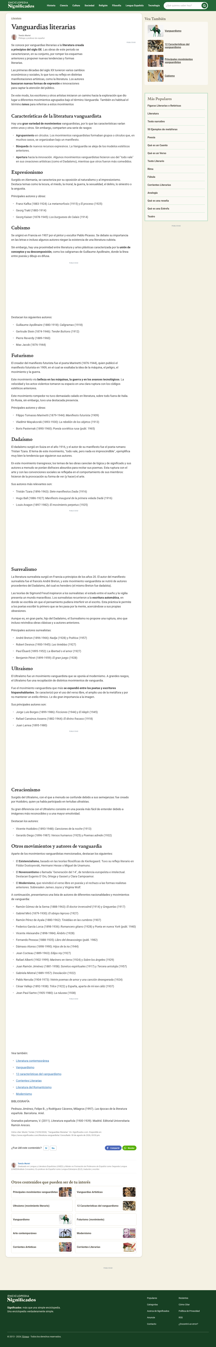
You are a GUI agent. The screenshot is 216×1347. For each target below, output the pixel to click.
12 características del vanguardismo (38, 1074)
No (53, 1148)
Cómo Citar (184, 1304)
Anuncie (151, 1317)
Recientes (183, 1298)
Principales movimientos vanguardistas (35, 1192)
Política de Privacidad (189, 1311)
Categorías (152, 1304)
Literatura (16, 18)
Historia (51, 5)
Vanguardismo (25, 1067)
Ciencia (64, 5)
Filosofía (116, 5)
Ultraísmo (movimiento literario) (31, 1205)
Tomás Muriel (24, 1163)
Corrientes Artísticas (24, 1246)
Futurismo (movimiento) (90, 1219)
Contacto (151, 1324)
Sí (46, 1148)
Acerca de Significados (158, 1311)
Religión (103, 5)
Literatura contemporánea (32, 1060)
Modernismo (24, 1094)
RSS (181, 1317)
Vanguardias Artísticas (90, 1192)
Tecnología (154, 5)
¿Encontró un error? (188, 1324)
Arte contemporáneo (25, 1233)
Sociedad (89, 5)
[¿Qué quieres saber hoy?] (204, 6)
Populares (152, 1298)
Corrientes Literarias (29, 1080)
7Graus (25, 1336)
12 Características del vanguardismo (97, 1205)
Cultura (76, 5)
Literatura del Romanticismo (34, 1087)
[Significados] (34, 1300)
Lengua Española (135, 5)
